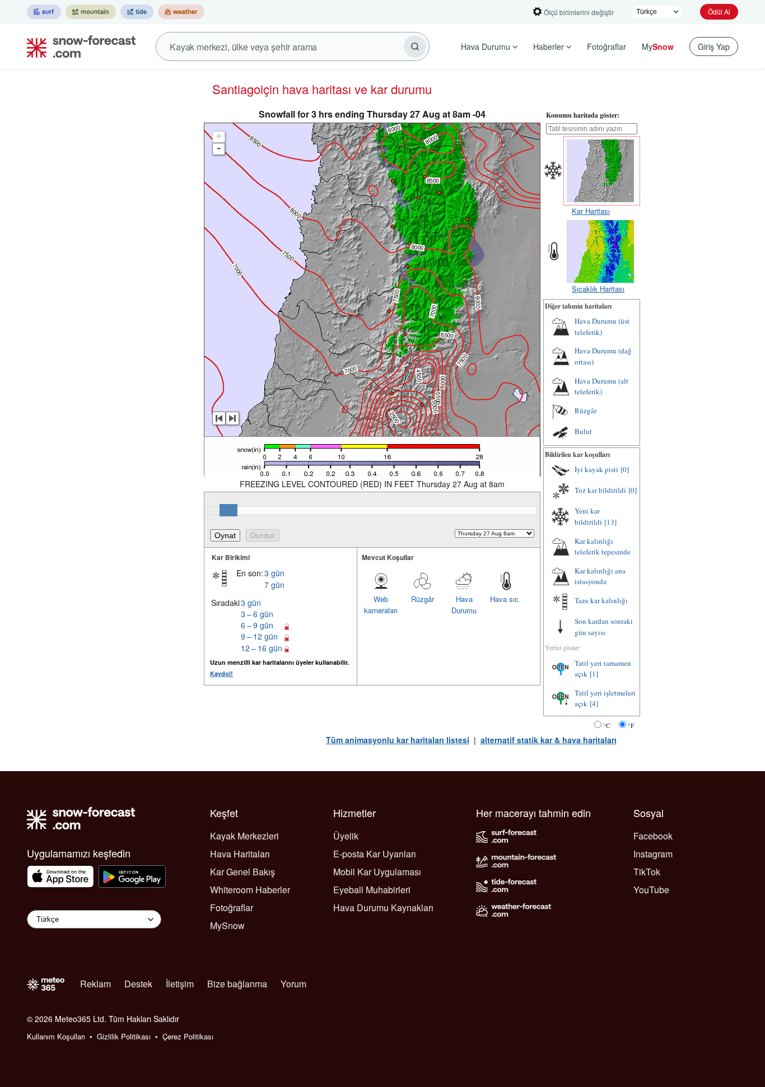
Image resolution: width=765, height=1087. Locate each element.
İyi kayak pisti (596, 469)
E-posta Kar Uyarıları (374, 853)
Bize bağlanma (237, 983)
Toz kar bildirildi (600, 490)
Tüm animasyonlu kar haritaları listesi (397, 739)
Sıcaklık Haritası (598, 288)
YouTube (651, 889)
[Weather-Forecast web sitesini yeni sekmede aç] (181, 11)
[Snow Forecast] (78, 46)
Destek (138, 983)
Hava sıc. (505, 599)
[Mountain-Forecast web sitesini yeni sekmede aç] (91, 11)
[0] (625, 469)
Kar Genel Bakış (242, 871)
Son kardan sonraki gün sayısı (604, 626)
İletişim (180, 983)
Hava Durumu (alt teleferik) (601, 386)
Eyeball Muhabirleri (372, 889)
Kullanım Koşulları (56, 1036)
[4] (594, 703)
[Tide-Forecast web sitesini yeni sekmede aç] (136, 11)
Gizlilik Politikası (124, 1036)
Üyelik (345, 835)
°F (631, 725)
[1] (594, 674)
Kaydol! (221, 673)
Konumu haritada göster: (582, 115)
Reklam (95, 983)
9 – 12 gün (259, 636)
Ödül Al (719, 11)
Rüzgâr (422, 599)
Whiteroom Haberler (250, 889)
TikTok (646, 871)
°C (606, 725)
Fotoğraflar (606, 46)
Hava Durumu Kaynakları (383, 907)
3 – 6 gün (257, 613)
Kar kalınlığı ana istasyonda (600, 576)
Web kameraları (381, 604)
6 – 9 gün (257, 625)
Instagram (653, 853)
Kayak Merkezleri (244, 835)
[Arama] (415, 46)
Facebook (653, 835)
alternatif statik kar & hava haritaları (549, 739)
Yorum (293, 983)
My (658, 46)
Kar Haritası (591, 211)
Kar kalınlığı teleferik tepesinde (603, 546)
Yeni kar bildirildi (588, 516)
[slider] (228, 510)
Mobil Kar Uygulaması (377, 871)
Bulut (583, 431)
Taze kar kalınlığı (601, 600)
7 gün (274, 584)
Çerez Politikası (187, 1036)
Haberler (548, 46)
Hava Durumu (485, 46)
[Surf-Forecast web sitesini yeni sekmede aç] (44, 11)
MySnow (227, 925)
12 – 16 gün (261, 648)
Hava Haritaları (240, 853)
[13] (610, 522)
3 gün (274, 573)
